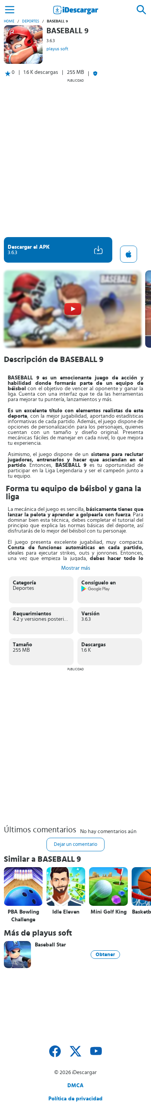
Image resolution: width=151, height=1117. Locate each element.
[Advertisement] (75, 157)
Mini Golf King (109, 912)
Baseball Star (50, 945)
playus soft (57, 48)
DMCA (75, 1085)
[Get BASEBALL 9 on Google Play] (95, 590)
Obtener (105, 954)
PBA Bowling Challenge (23, 915)
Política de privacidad (75, 1099)
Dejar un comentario (75, 844)
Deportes (30, 21)
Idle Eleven (65, 912)
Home (9, 21)
